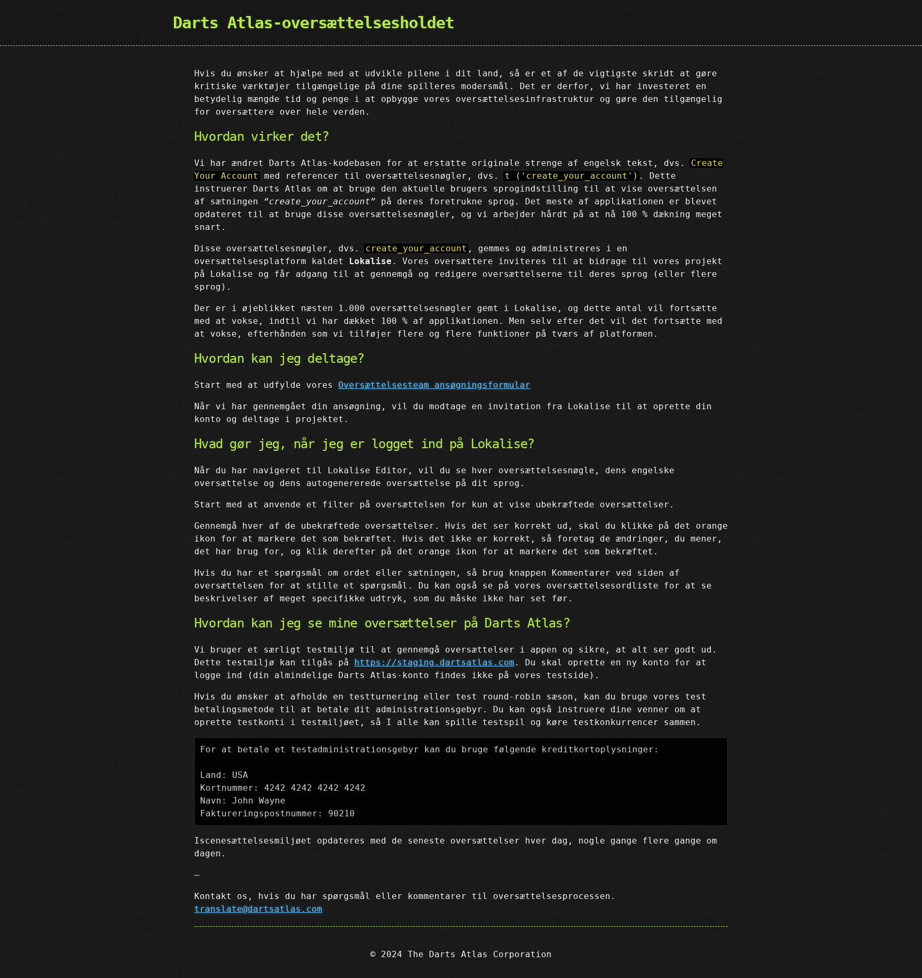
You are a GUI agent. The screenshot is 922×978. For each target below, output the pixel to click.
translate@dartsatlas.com (258, 909)
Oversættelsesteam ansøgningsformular (434, 385)
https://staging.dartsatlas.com (434, 662)
